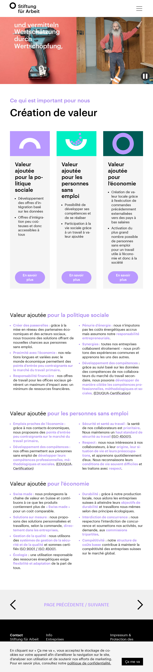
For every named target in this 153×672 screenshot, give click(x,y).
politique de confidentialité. (89, 663)
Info (49, 635)
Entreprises (55, 639)
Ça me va (132, 661)
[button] (139, 8)
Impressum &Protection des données (121, 639)
